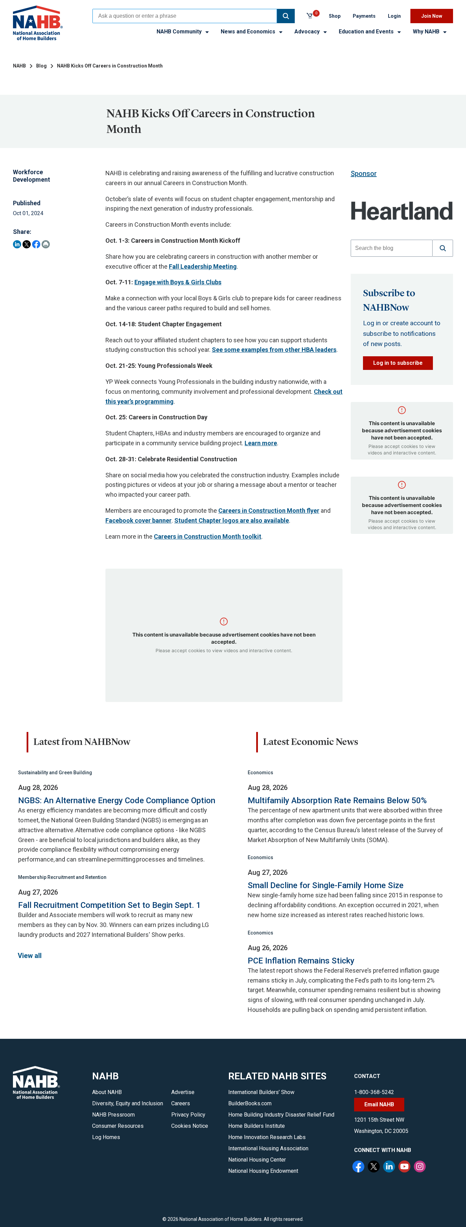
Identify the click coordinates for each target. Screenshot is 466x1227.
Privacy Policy (188, 1114)
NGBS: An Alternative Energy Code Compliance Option (116, 800)
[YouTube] (405, 1167)
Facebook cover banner (138, 520)
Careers (180, 1103)
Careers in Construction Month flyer (268, 510)
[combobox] (184, 16)
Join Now (431, 16)
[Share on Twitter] (27, 244)
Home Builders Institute (256, 1126)
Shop (334, 16)
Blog (41, 66)
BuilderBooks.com (250, 1103)
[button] (286, 16)
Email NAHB (379, 1104)
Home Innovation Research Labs (267, 1137)
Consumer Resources (118, 1126)
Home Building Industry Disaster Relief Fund (281, 1114)
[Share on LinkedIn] (17, 244)
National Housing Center (257, 1159)
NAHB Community (180, 31)
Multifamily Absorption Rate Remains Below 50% (337, 800)
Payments (364, 16)
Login (394, 16)
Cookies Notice (189, 1126)
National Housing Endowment (263, 1171)
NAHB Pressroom (113, 1114)
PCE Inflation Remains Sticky (301, 961)
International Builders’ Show (261, 1092)
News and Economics (249, 31)
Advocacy (307, 31)
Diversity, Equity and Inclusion (127, 1103)
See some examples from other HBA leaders (274, 349)
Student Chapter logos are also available (231, 520)
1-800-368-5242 (374, 1092)
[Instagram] (420, 1167)
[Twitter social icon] (374, 1167)
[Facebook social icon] (359, 1167)
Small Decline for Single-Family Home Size (326, 885)
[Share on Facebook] (36, 244)
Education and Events (367, 31)
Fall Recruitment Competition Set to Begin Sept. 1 (109, 905)
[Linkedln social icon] (390, 1167)
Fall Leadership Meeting (203, 266)
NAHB (19, 66)
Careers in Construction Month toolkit (207, 536)
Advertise (182, 1092)
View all (30, 956)
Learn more (261, 443)
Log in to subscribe (398, 363)
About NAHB (107, 1092)
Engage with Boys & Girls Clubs (177, 282)
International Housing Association (268, 1148)
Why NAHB (427, 31)
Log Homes (106, 1137)
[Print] (46, 244)
